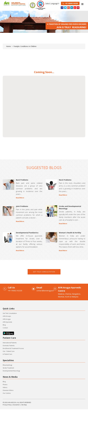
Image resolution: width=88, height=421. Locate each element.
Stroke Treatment (8, 368)
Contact (5, 328)
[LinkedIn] (71, 7)
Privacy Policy (7, 405)
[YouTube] (75, 7)
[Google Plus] (68, 7)
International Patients (9, 343)
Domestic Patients (8, 346)
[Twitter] (65, 7)
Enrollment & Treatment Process (13, 348)
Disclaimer (16, 405)
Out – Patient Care (8, 351)
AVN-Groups (7, 316)
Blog (4, 325)
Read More (20, 198)
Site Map (24, 405)
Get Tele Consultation (44, 272)
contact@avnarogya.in (45, 290)
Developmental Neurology (11, 371)
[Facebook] (62, 7)
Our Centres (7, 393)
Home (8, 46)
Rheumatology (7, 365)
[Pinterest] (78, 7)
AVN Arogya (7, 319)
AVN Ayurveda (7, 322)
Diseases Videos (8, 390)
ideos (5, 387)
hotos (5, 385)
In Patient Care (7, 354)
